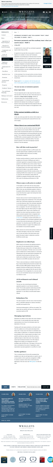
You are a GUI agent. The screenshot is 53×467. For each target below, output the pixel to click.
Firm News (5, 71)
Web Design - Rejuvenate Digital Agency (26, 452)
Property (4, 85)
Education (6, 59)
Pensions (4, 77)
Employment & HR (6, 67)
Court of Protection (4, 55)
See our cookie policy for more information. (10, 6)
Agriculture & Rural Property (6, 41)
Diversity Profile (30, 445)
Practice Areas (14, 17)
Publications (44, 17)
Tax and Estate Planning (6, 92)
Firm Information (45, 445)
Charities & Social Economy (6, 46)
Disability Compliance (12, 445)
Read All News (6, 420)
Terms (5, 445)
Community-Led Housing (6, 50)
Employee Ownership (5, 63)
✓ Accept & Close (47, 3)
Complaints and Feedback (21, 447)
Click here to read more (7, 415)
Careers (23, 19)
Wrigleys (5, 32)
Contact (38, 19)
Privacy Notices (21, 445)
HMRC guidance (32, 361)
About (6, 17)
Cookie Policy (38, 445)
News (22, 17)
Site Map (12, 447)
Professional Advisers (5, 81)
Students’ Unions (6, 88)
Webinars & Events (32, 17)
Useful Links (40, 447)
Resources (15, 19)
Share (46, 66)
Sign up (45, 387)
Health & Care (6, 74)
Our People (30, 19)
